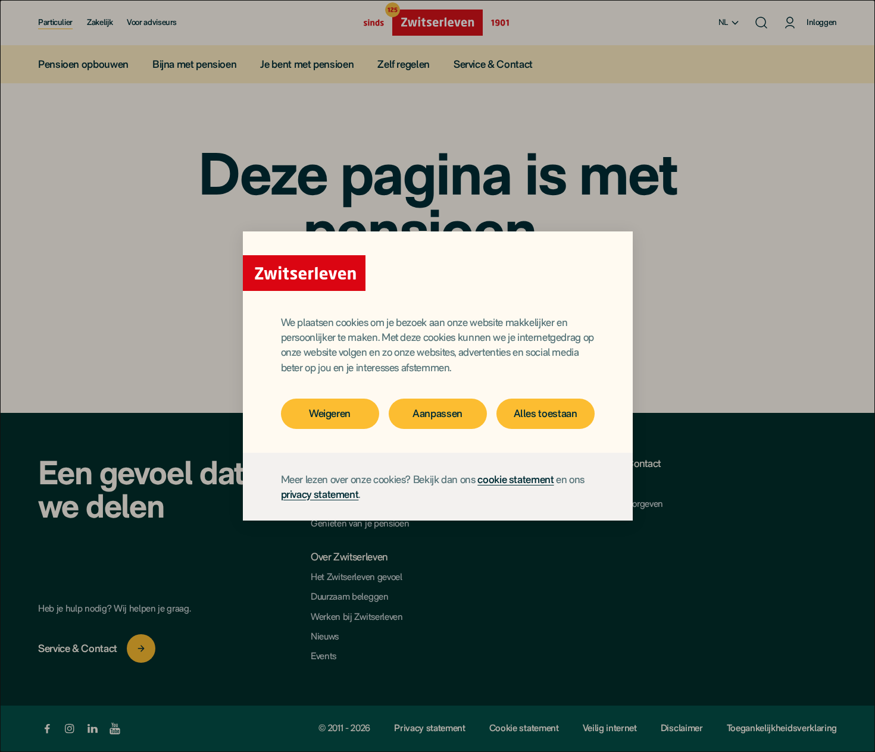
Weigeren (330, 413)
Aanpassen (437, 413)
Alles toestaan (545, 413)
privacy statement (320, 494)
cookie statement (515, 479)
